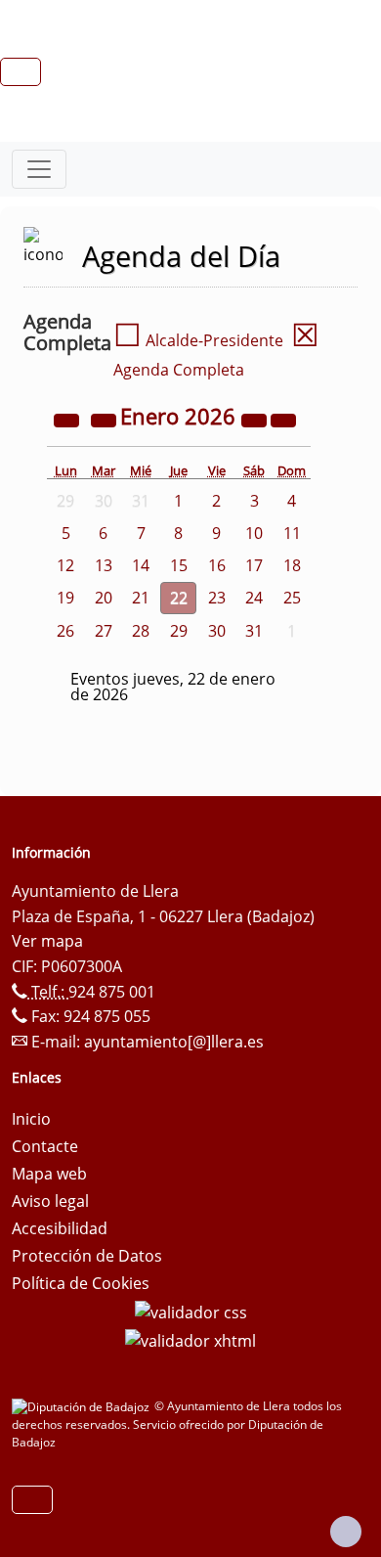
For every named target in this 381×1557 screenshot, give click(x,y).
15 (179, 565)
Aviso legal (50, 1201)
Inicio (31, 1119)
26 (65, 631)
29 (179, 631)
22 (179, 597)
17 (254, 565)
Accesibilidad (59, 1228)
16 (217, 565)
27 (103, 631)
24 (254, 597)
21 (140, 597)
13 (103, 565)
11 (292, 533)
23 (217, 597)
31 (254, 631)
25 (292, 597)
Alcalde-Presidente (198, 340)
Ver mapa (47, 941)
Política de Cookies (80, 1283)
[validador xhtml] (190, 1340)
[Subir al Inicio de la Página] (345, 1531)
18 (292, 565)
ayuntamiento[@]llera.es (174, 1041)
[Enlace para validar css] (191, 1310)
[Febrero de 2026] (283, 418)
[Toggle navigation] (39, 169)
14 (140, 565)
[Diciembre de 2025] (105, 418)
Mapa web (49, 1173)
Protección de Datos (87, 1256)
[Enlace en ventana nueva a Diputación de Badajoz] (83, 1406)
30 (217, 631)
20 (103, 597)
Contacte (45, 1146)
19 (65, 597)
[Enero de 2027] (256, 418)
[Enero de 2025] (68, 418)
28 (140, 631)
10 (254, 533)
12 (65, 565)
